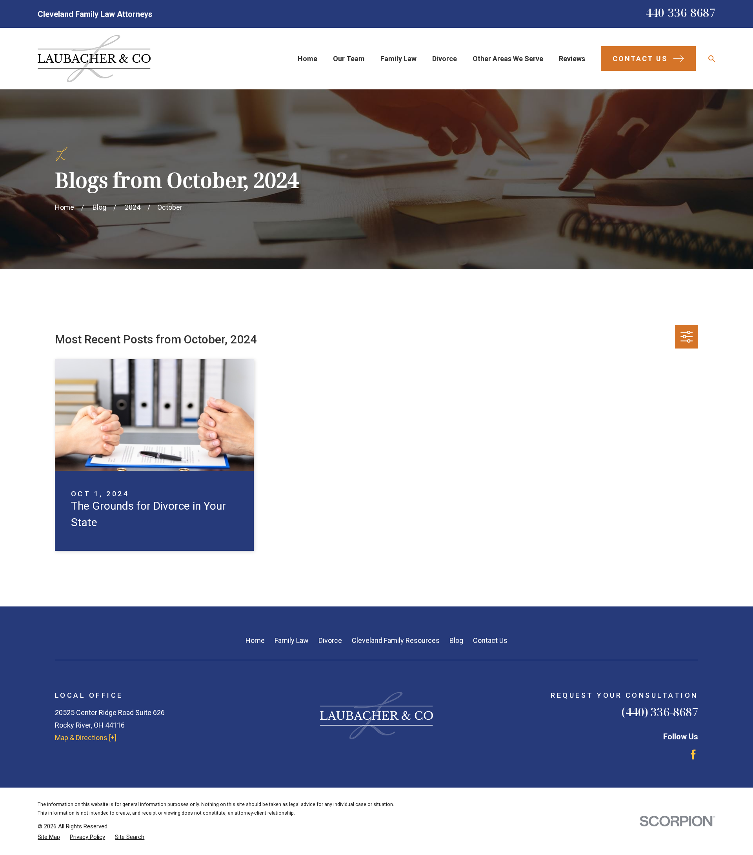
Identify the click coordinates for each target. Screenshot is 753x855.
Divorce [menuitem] (444, 58)
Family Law (292, 640)
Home (255, 640)
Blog (456, 640)
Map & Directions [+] (85, 737)
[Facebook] (693, 754)
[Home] (94, 58)
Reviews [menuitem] (572, 58)
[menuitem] (49, 837)
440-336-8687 (680, 12)
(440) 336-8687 (659, 711)
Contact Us (490, 640)
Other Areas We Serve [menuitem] (508, 58)
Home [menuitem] (307, 58)
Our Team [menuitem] (349, 58)
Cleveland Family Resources (396, 640)
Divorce (330, 640)
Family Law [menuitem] (398, 58)
